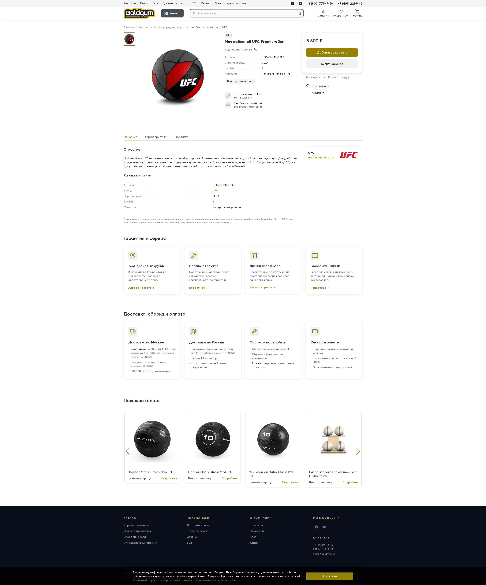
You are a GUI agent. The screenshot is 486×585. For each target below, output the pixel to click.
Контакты (130, 3)
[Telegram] (293, 3)
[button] (358, 451)
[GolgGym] (139, 13)
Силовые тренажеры (137, 531)
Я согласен (330, 576)
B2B (194, 3)
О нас (218, 3)
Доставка (181, 137)
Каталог (175, 13)
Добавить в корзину (332, 52)
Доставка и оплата (175, 3)
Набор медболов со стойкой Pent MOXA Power (333, 474)
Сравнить (318, 92)
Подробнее (169, 478)
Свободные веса (135, 537)
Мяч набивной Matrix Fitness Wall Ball (271, 474)
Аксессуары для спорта (169, 27)
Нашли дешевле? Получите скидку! (328, 77)
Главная (129, 27)
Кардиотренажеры (136, 525)
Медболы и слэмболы (204, 27)
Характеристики (156, 137)
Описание (130, 137)
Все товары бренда (321, 157)
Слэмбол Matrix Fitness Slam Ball (150, 472)
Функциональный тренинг (140, 542)
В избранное (320, 86)
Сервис (205, 3)
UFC (225, 27)
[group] (178, 76)
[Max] (300, 3)
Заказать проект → (262, 287)
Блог (155, 3)
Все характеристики (240, 81)
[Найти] (299, 13)
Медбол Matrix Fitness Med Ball (209, 472)
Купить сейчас (332, 64)
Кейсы (144, 3)
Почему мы (257, 531)
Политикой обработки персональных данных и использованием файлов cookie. (185, 580)
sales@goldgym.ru (324, 553)
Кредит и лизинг (237, 3)
